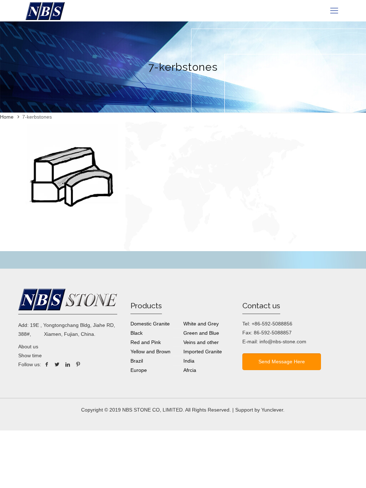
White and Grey (201, 324)
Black (136, 333)
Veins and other (201, 342)
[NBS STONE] (45, 10)
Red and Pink (145, 342)
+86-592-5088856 (272, 324)
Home (7, 117)
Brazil (136, 361)
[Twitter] (57, 364)
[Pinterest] (78, 364)
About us (28, 346)
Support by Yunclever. (260, 410)
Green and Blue (201, 333)
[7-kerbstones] (71, 227)
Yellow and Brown (150, 351)
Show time (30, 355)
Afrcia (189, 370)
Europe (138, 370)
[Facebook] (46, 364)
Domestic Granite (150, 324)
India (188, 361)
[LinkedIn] (67, 364)
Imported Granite (202, 351)
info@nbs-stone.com (282, 341)
